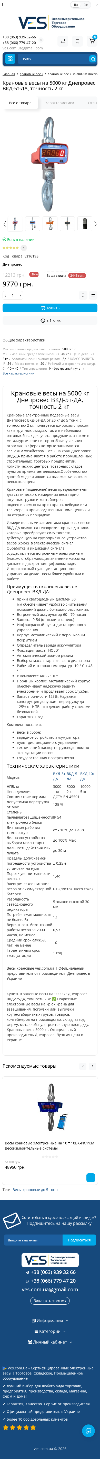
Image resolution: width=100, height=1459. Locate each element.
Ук (86, 5)
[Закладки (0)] (77, 41)
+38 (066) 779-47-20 (19, 42)
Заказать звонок (50, 1301)
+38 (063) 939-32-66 (19, 37)
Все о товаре (20, 102)
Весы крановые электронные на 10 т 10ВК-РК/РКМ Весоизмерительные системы (49, 1146)
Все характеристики (18, 373)
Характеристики (59, 102)
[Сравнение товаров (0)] (62, 41)
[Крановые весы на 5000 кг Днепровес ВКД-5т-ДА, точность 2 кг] (50, 164)
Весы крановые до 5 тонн (35, 1189)
